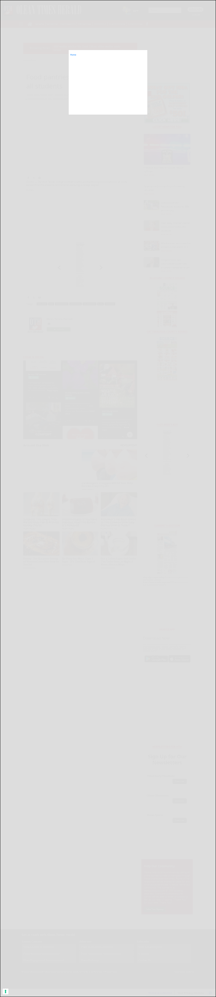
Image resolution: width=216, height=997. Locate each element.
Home (73, 55)
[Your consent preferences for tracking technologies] (6, 991)
